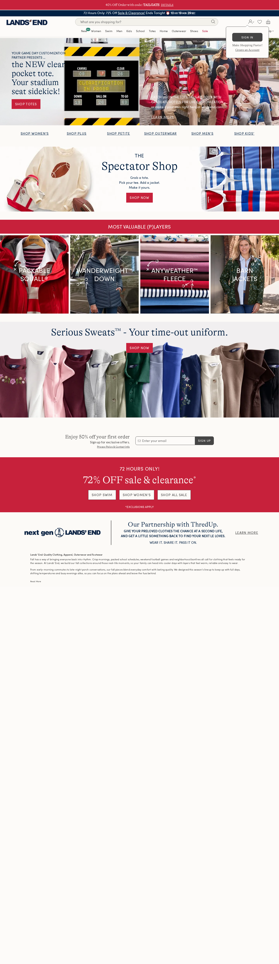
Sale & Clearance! (131, 13)
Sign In (247, 37)
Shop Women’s (35, 133)
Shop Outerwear (160, 133)
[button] (250, 22)
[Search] (213, 22)
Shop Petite (118, 133)
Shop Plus (77, 133)
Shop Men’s (202, 133)
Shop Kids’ (244, 133)
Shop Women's (137, 495)
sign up (204, 441)
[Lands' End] (27, 21)
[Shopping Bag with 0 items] (268, 22)
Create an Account (247, 50)
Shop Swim (102, 495)
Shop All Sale (174, 495)
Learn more (246, 532)
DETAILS (167, 4)
